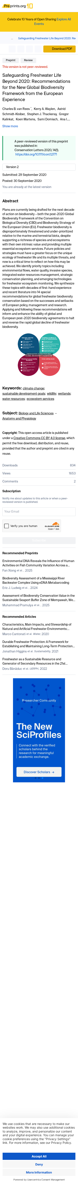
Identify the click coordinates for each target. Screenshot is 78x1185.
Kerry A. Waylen (44, 109)
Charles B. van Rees (16, 109)
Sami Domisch (47, 119)
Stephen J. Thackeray (42, 114)
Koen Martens (25, 119)
